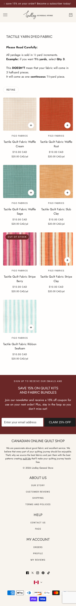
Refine (10, 89)
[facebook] (27, 573)
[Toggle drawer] (5, 15)
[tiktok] (48, 573)
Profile (38, 553)
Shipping (38, 498)
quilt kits (27, 458)
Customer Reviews (38, 492)
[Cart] (71, 15)
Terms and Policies (38, 504)
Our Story (38, 485)
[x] (32, 573)
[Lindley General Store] (38, 15)
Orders (38, 547)
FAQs (38, 529)
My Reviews (38, 560)
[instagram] (37, 573)
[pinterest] (43, 573)
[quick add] (31, 125)
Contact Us (38, 522)
